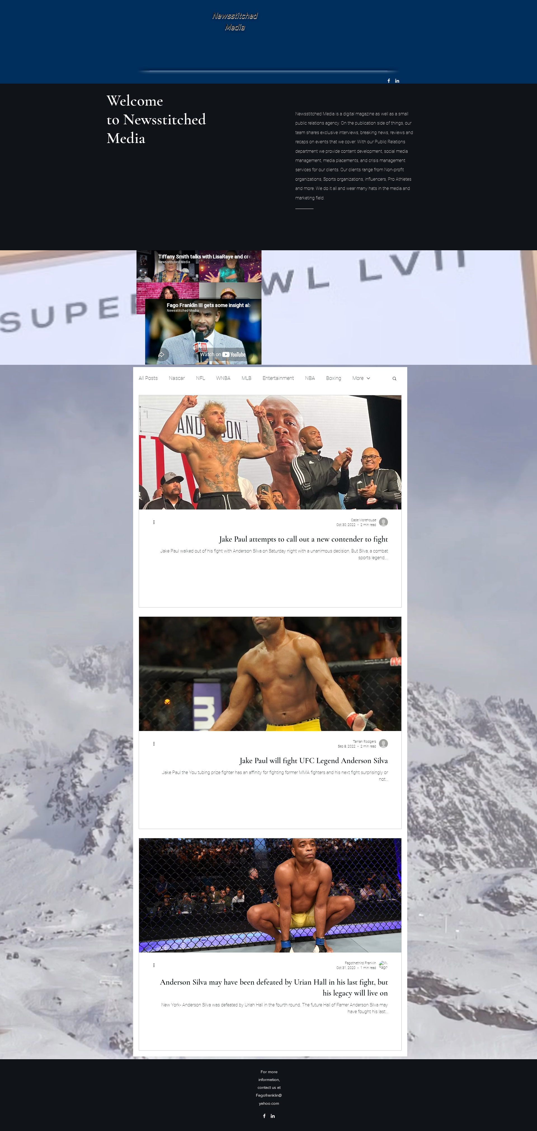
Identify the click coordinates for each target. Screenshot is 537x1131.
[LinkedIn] (397, 81)
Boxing (333, 378)
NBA (310, 378)
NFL (200, 378)
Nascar (177, 378)
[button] (394, 379)
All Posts (148, 378)
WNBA (223, 378)
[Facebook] (389, 81)
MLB (246, 378)
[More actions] (155, 522)
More (358, 378)
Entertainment (278, 378)
